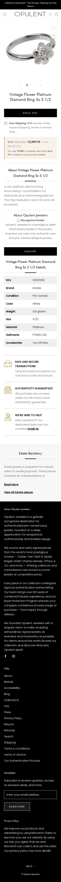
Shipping (10, 742)
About (8, 676)
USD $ (29, 866)
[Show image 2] (30, 85)
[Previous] (20, 85)
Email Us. (33, 429)
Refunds (9, 730)
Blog (7, 694)
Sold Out (30, 113)
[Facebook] (5, 656)
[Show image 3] (34, 85)
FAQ (6, 706)
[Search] (50, 14)
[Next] (40, 85)
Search (8, 736)
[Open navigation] (4, 14)
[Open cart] (56, 14)
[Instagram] (13, 656)
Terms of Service (15, 755)
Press (7, 712)
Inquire (30, 251)
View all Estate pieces (18, 492)
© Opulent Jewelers (31, 874)
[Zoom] (54, 27)
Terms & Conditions (17, 748)
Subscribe (17, 806)
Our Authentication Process (22, 761)
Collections (11, 700)
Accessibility (12, 688)
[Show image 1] (27, 85)
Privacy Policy (13, 718)
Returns (9, 724)
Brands (8, 682)
